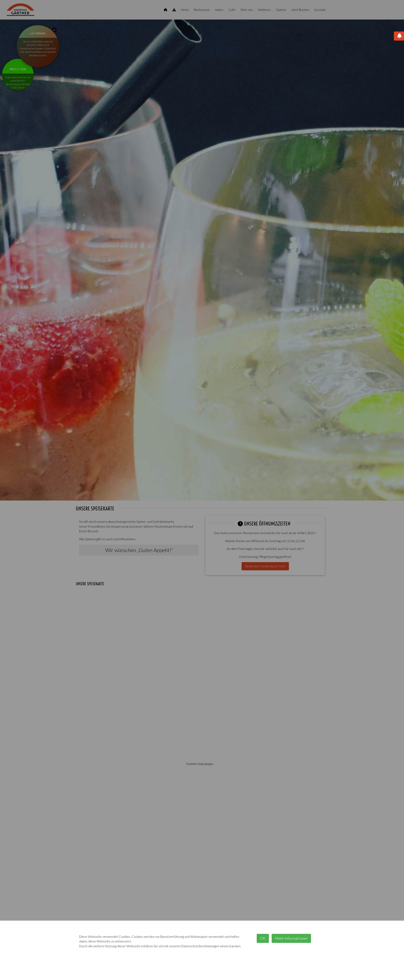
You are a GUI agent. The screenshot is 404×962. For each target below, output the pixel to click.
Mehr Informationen (291, 938)
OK (263, 938)
